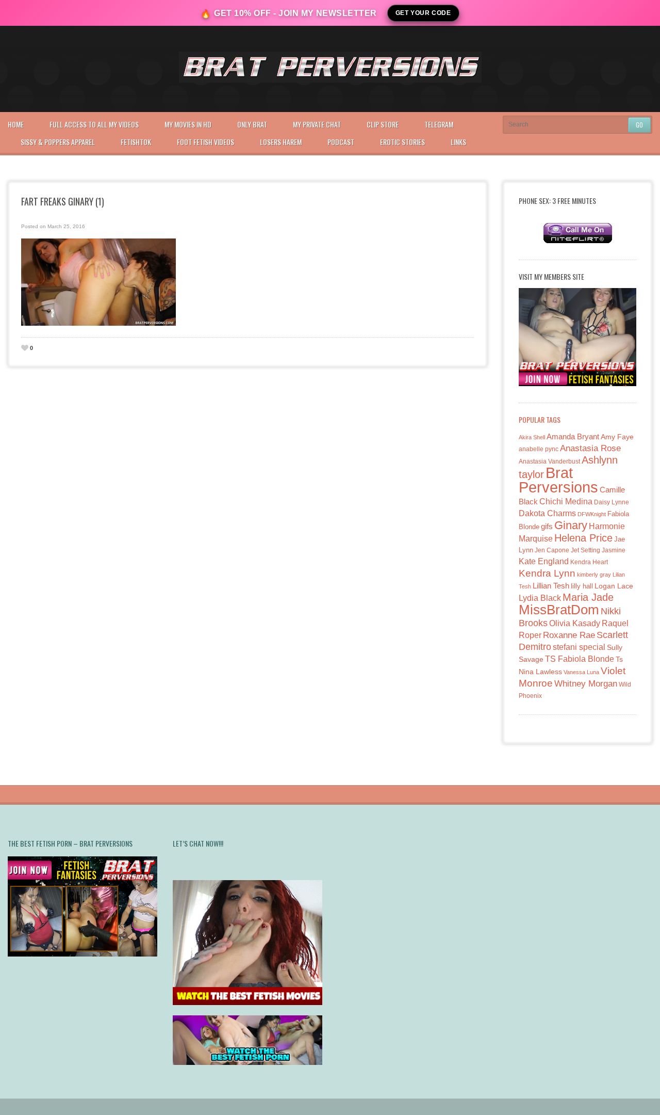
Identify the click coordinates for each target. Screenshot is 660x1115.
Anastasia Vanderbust (549, 461)
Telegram (438, 124)
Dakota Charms (547, 513)
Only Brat (252, 124)
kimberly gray (594, 574)
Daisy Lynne (611, 502)
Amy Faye (617, 437)
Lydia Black (540, 598)
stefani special (579, 647)
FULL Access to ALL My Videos (94, 124)
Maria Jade (588, 597)
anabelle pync (538, 449)
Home (16, 124)
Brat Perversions (558, 480)
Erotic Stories (402, 141)
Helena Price (583, 538)
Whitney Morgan (585, 684)
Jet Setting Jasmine (598, 550)
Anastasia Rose (590, 448)
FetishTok (136, 141)
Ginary (570, 525)
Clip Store (383, 124)
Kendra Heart (589, 562)
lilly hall (582, 586)
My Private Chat (317, 124)
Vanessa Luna (581, 672)
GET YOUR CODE (423, 13)
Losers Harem (281, 141)
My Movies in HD (187, 124)
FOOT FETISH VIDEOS (205, 141)
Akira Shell (532, 437)
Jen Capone (552, 550)
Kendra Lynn (547, 573)
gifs (547, 526)
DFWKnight (592, 514)
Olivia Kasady (574, 623)
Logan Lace (614, 586)
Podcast (340, 141)
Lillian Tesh (551, 585)
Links (458, 141)
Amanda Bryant (573, 436)
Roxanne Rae (569, 635)
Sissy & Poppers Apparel (58, 141)
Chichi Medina (565, 501)
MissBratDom (559, 609)
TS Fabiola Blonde (579, 659)
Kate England (544, 561)
